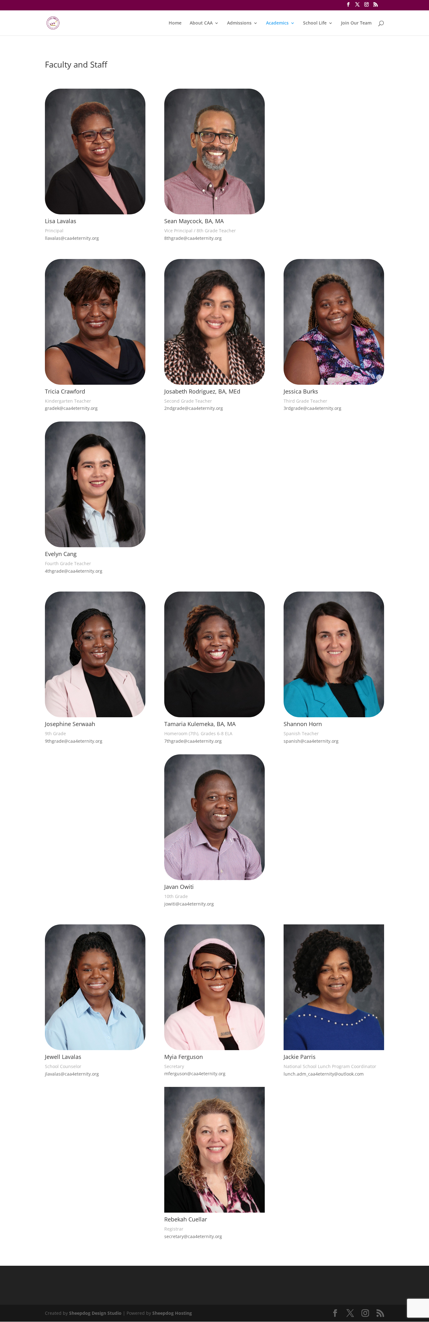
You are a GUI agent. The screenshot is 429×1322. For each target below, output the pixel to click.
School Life (315, 23)
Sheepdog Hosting (172, 1313)
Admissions (239, 23)
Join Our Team (356, 23)
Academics (277, 23)
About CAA (201, 23)
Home (175, 23)
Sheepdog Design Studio (95, 1313)
